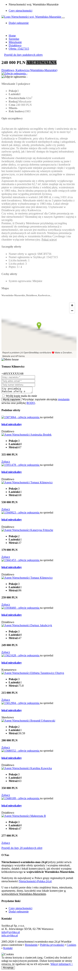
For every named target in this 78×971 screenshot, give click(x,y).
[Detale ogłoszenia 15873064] (20, 417)
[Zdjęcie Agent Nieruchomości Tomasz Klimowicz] (27, 482)
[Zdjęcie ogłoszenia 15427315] (14, 73)
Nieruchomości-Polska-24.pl (35, 881)
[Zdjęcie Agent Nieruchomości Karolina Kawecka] (26, 768)
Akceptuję (8, 967)
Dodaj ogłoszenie (19, 911)
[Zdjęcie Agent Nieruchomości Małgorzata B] (23, 815)
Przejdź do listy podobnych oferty (23, 54)
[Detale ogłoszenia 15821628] (20, 655)
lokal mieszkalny (11, 424)
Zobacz (5, 461)
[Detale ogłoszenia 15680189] (20, 798)
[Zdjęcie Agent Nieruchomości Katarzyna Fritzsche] (27, 530)
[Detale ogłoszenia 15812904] (20, 703)
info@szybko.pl (10, 932)
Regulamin (31, 944)
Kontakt (8, 948)
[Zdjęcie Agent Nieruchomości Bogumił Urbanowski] (28, 720)
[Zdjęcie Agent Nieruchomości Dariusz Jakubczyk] (26, 625)
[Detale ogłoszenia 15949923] (20, 512)
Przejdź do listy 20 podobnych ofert (21, 847)
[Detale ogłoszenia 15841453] (20, 560)
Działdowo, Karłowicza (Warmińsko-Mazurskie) (29, 70)
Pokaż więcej (49, 239)
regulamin (63, 399)
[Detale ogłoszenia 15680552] (20, 750)
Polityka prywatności (52, 944)
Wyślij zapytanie (11, 399)
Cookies (71, 944)
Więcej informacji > (61, 964)
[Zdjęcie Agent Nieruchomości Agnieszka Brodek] (26, 434)
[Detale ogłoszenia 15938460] (20, 607)
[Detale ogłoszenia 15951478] (20, 464)
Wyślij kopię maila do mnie (21, 395)
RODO (30, 402)
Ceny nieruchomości (20, 10)
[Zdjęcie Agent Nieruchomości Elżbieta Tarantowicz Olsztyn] (32, 673)
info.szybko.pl (9, 935)
